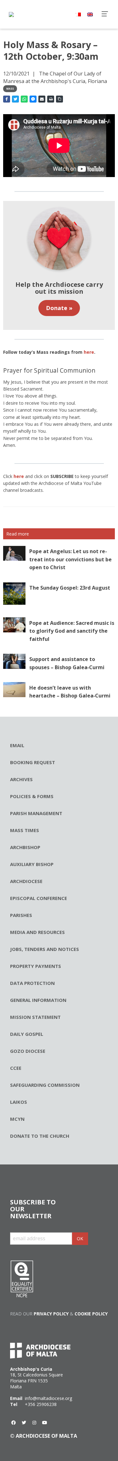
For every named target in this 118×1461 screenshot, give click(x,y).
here (19, 476)
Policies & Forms (31, 796)
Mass (10, 88)
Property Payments (35, 966)
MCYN (17, 1119)
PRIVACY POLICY (51, 1314)
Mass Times (24, 830)
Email (17, 745)
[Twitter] (24, 1422)
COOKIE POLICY (91, 1314)
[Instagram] (34, 1422)
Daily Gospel (26, 1034)
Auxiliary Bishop (31, 864)
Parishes (21, 915)
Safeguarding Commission (45, 1085)
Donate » (59, 308)
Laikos (18, 1102)
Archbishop (25, 847)
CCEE (15, 1068)
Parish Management (36, 813)
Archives (21, 779)
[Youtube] (44, 1422)
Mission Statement (35, 1017)
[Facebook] (13, 1422)
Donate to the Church (39, 1136)
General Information (38, 1000)
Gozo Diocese (27, 1051)
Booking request (32, 762)
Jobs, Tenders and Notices (44, 949)
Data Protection (32, 983)
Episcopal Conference (38, 898)
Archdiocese (26, 881)
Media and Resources (37, 932)
